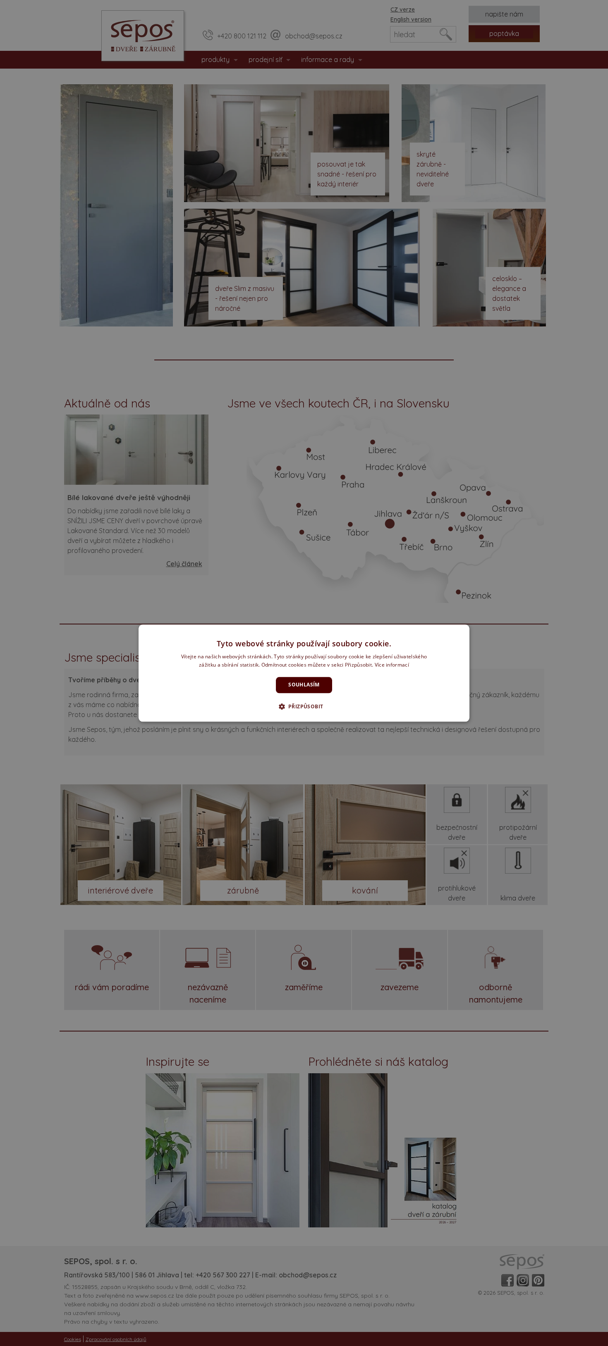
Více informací (392, 664)
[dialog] (304, 673)
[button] (304, 706)
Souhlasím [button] (304, 684)
